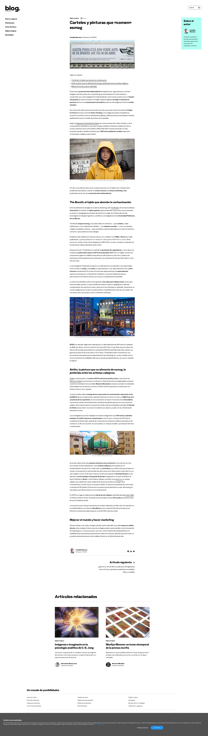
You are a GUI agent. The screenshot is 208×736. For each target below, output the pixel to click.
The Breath (115, 208)
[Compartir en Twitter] (134, 551)
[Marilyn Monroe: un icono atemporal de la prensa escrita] (128, 622)
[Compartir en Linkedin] (131, 551)
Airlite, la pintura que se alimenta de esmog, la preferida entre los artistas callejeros (99, 84)
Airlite (72, 379)
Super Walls (130, 495)
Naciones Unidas (75, 381)
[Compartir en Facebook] (128, 551)
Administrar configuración (142, 727)
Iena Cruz (119, 479)
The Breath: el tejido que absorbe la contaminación (89, 80)
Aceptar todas (157, 727)
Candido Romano (75, 37)
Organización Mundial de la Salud (87, 124)
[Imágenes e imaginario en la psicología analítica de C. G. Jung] (77, 622)
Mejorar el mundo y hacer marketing (84, 87)
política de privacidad (99, 724)
